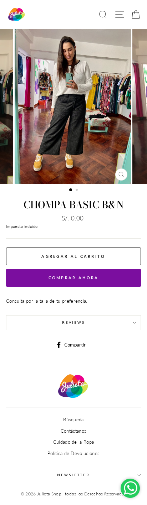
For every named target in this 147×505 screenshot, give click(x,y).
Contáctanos (74, 431)
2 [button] (77, 190)
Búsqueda (73, 419)
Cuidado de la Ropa (73, 442)
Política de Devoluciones (73, 453)
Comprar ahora (74, 277)
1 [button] (71, 190)
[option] (73, 106)
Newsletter (73, 475)
